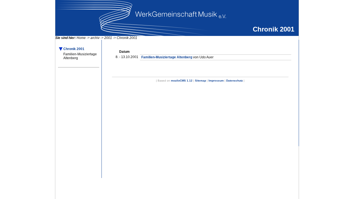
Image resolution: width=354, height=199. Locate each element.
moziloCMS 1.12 (181, 80)
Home (81, 38)
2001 (108, 38)
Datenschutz (234, 80)
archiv (95, 38)
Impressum (216, 80)
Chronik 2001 (127, 38)
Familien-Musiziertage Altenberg (80, 56)
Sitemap (200, 80)
